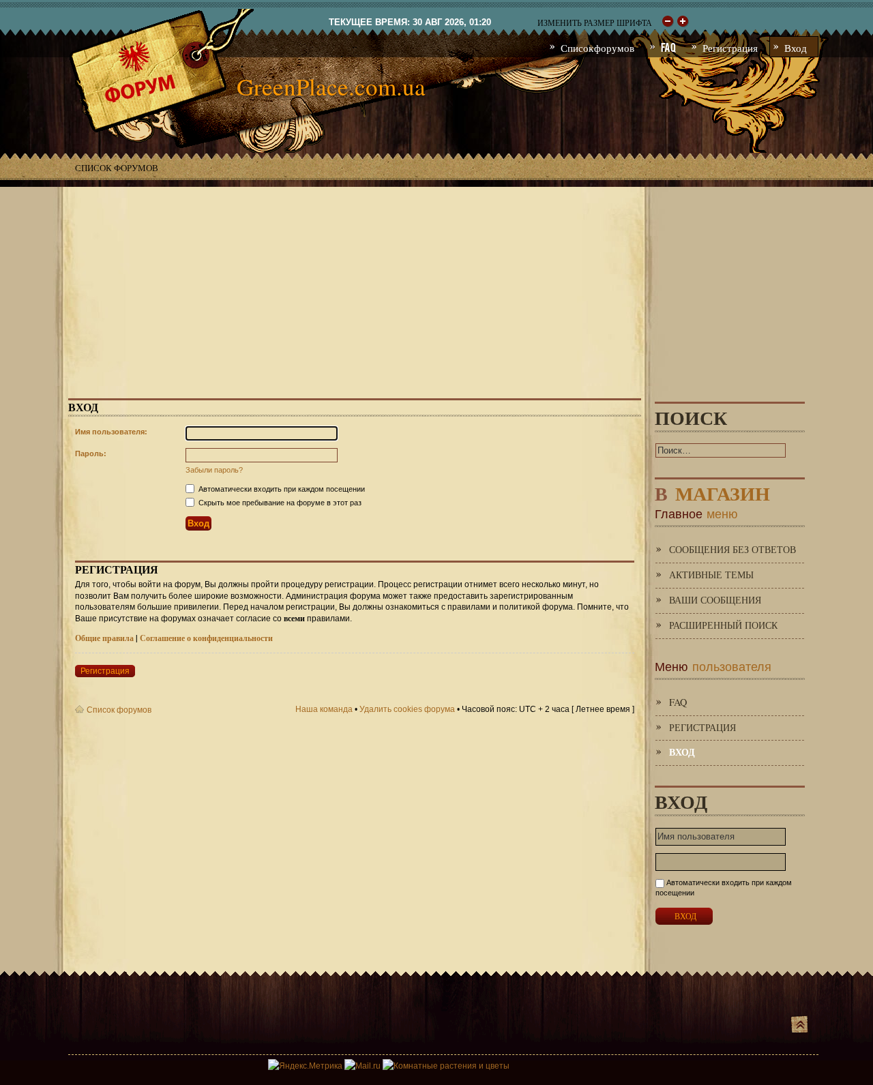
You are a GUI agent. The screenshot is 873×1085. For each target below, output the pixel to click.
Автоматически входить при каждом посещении (280, 489)
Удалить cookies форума (407, 709)
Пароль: (90, 453)
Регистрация (105, 671)
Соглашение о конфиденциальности (206, 638)
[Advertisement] (436, 282)
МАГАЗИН (712, 490)
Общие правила (104, 638)
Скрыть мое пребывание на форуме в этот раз (278, 503)
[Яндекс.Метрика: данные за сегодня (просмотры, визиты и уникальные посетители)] (305, 1066)
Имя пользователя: (111, 432)
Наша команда (324, 709)
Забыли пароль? (214, 470)
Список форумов (116, 168)
